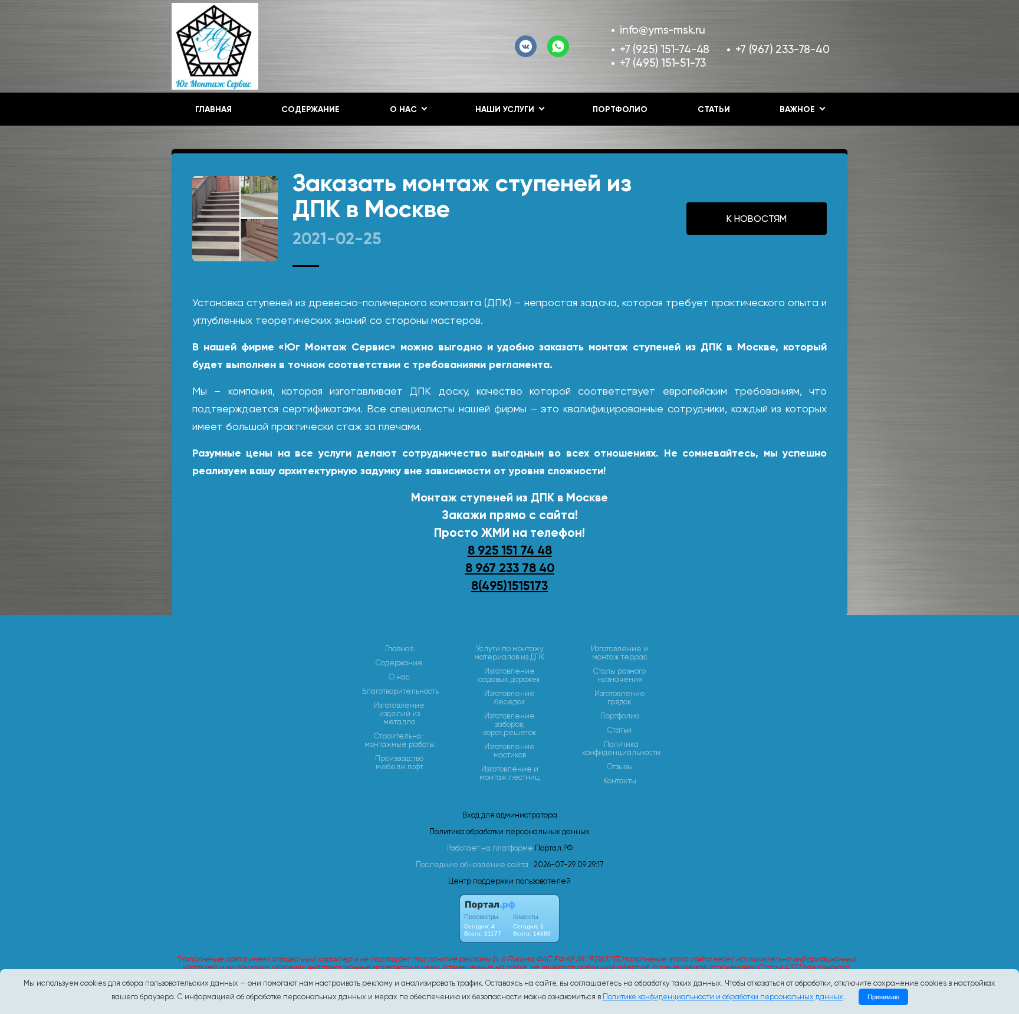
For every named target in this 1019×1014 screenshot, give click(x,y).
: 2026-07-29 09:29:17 (566, 864)
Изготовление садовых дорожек (509, 675)
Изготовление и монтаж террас (619, 653)
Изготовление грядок (619, 698)
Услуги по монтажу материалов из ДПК (509, 653)
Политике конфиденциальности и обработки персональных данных (723, 996)
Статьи (714, 109)
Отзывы (620, 767)
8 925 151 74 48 (510, 550)
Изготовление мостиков (509, 751)
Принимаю (883, 996)
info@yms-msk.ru (662, 30)
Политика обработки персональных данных (509, 831)
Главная (213, 109)
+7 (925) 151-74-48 (664, 49)
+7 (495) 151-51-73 (663, 63)
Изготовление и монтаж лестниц (509, 773)
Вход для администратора (509, 814)
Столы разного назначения (619, 675)
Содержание (310, 109)
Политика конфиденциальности (621, 748)
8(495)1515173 (509, 585)
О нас (399, 677)
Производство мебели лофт (399, 762)
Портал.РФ (554, 848)
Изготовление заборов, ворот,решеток (510, 724)
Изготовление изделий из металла (399, 713)
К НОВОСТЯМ (757, 218)
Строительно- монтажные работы (399, 740)
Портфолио (620, 109)
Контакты (619, 781)
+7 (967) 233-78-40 (782, 49)
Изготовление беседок (509, 698)
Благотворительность (400, 691)
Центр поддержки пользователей (509, 881)
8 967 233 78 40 (509, 568)
